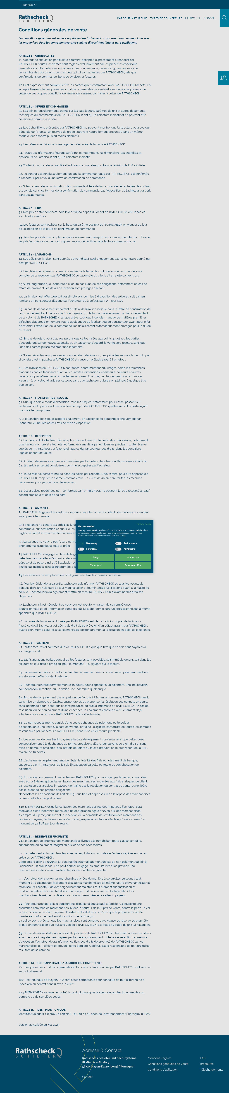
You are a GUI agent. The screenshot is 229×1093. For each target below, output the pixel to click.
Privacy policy (144, 524)
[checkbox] (81, 543)
